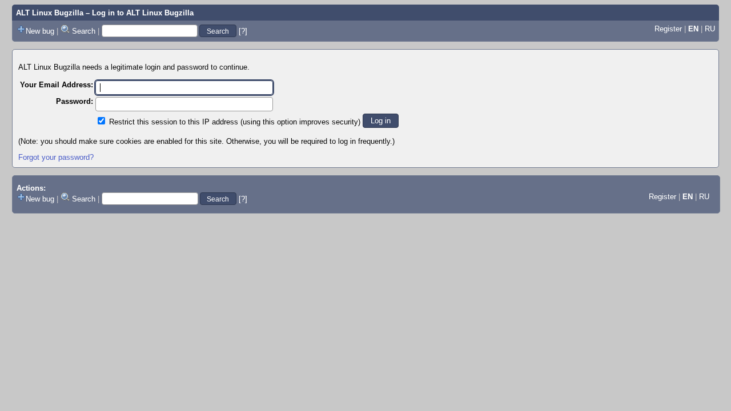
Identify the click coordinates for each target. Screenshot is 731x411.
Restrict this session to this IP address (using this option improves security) (234, 122)
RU (710, 29)
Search (83, 31)
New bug (40, 31)
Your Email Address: (56, 84)
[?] (243, 31)
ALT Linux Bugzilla (49, 13)
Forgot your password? (56, 157)
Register (668, 29)
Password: (74, 101)
